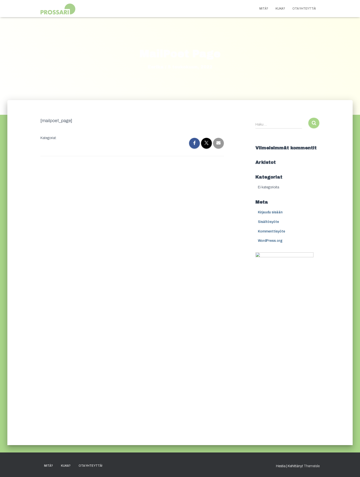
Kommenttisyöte (271, 231)
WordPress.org (270, 241)
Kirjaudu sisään (270, 212)
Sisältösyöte (268, 222)
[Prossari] (59, 8)
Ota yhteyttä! (304, 8)
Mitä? (263, 8)
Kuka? (280, 8)
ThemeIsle (312, 466)
